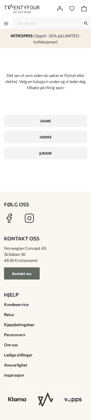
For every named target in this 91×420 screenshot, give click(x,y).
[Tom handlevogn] (84, 9)
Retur (9, 314)
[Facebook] (9, 218)
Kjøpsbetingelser (19, 324)
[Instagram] (29, 218)
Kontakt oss (22, 273)
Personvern (14, 334)
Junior (45, 153)
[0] (72, 9)
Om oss (11, 344)
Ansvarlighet (15, 364)
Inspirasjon (14, 375)
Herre (46, 137)
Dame (45, 121)
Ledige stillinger (18, 354)
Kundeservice (16, 304)
